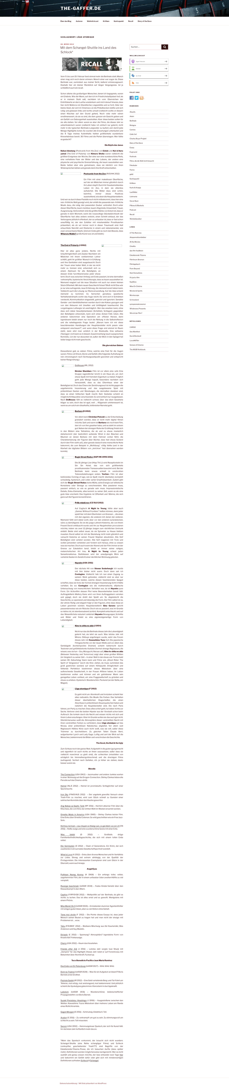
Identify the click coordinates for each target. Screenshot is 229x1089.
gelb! (131, 174)
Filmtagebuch (135, 264)
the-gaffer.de (81, 8)
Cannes (132, 130)
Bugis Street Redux (84, 457)
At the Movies (135, 242)
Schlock (84, 1060)
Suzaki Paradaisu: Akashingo (74, 1000)
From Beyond (135, 268)
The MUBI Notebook (137, 349)
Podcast (133, 210)
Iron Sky (64, 794)
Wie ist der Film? (136, 313)
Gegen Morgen (67, 1012)
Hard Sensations (136, 273)
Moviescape (134, 295)
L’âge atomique (82, 689)
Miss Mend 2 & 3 (68, 906)
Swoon (64, 1026)
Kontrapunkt (119, 21)
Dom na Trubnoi (68, 972)
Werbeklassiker (136, 219)
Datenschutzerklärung (68, 1083)
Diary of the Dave (144, 21)
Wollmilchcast (92, 21)
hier (121, 1055)
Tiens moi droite (68, 915)
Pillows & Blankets (137, 205)
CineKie (133, 246)
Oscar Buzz (134, 201)
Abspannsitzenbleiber (138, 237)
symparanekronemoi (138, 304)
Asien (132, 116)
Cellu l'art (133, 134)
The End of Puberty (70, 245)
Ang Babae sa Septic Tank (72, 806)
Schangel (94, 1060)
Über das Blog (65, 21)
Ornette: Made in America (72, 814)
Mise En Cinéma (136, 286)
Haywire (78, 563)
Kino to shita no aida (84, 626)
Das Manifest (135, 332)
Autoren (79, 21)
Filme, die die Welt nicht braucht (142, 161)
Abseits (132, 112)
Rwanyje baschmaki (70, 886)
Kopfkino (133, 282)
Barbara (78, 411)
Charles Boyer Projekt (138, 139)
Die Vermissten (67, 846)
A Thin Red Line (135, 233)
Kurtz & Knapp (135, 188)
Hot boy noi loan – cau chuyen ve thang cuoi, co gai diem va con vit (90, 826)
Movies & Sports (136, 291)
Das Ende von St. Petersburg (73, 966)
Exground (133, 152)
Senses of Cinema (136, 345)
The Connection (68, 774)
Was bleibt (68, 834)
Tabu (63, 926)
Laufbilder (133, 192)
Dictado (64, 935)
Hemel (63, 786)
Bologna (133, 125)
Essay (132, 147)
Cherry (63, 943)
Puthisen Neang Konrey (72, 874)
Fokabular (133, 165)
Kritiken (106, 21)
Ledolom (65, 992)
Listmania (133, 196)
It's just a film (135, 277)
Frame (132, 170)
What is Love (66, 854)
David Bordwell (135, 336)
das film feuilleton (136, 251)
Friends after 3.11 (69, 949)
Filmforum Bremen (137, 260)
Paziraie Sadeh (67, 980)
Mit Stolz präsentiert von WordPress (92, 1083)
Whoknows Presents (138, 309)
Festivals (133, 156)
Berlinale (133, 121)
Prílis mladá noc (82, 503)
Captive (64, 895)
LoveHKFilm (134, 340)
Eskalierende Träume (138, 255)
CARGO (133, 327)
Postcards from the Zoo (95, 174)
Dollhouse (79, 365)
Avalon (64, 1018)
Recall (130, 21)
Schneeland (134, 300)
